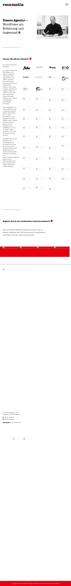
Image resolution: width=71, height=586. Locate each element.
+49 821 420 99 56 (9, 417)
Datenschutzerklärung (53, 583)
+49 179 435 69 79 (16, 422)
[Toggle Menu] (66, 4)
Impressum (43, 583)
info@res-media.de (9, 419)
